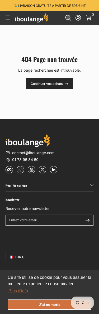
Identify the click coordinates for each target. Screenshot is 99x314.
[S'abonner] (88, 220)
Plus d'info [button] (18, 291)
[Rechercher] (68, 18)
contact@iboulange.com (33, 152)
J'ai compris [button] (49, 304)
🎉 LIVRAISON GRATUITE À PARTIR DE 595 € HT (49, 5)
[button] (68, 18)
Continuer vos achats (47, 84)
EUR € (19, 257)
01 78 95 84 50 (25, 159)
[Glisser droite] (89, 5)
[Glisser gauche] (9, 5)
